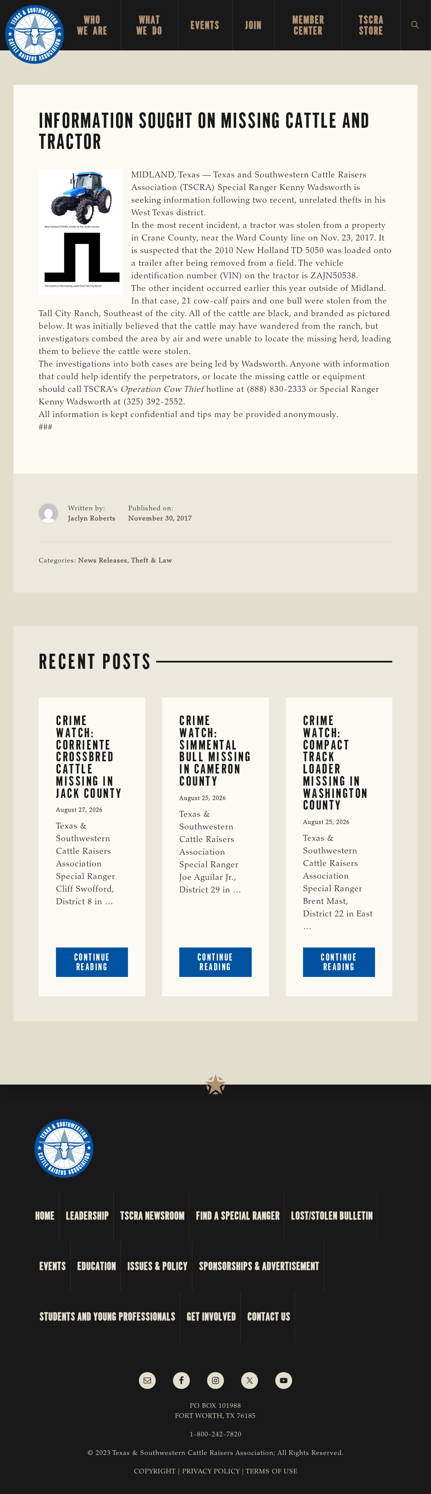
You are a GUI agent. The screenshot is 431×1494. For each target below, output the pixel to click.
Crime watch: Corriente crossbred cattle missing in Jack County (89, 757)
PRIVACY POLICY (211, 1471)
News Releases (103, 560)
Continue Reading (101, 964)
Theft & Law (151, 560)
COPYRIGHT (155, 1471)
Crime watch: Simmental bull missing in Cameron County (215, 751)
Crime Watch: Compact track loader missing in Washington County (335, 763)
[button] (416, 25)
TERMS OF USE (272, 1471)
